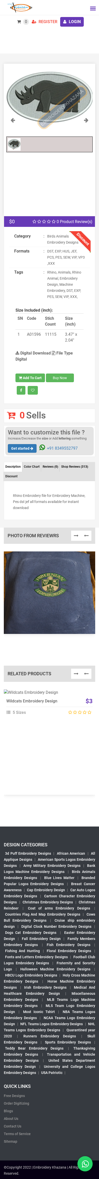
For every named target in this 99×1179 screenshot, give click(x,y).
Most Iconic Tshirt (39, 1012)
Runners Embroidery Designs (49, 1036)
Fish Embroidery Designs (68, 945)
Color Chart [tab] (32, 466)
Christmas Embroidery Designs (48, 902)
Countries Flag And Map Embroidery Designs (42, 914)
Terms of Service (17, 1134)
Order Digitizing (16, 1103)
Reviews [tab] (50, 466)
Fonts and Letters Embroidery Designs (36, 957)
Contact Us (12, 1126)
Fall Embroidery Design (41, 939)
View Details (47, 695)
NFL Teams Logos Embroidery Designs (51, 1024)
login (74, 21)
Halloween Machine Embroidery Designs (55, 969)
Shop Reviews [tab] (74, 466)
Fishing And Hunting (22, 951)
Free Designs (14, 1096)
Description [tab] (13, 466)
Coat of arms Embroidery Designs (59, 908)
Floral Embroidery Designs (69, 951)
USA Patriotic (51, 1073)
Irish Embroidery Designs (45, 987)
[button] (12, 125)
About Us (11, 1119)
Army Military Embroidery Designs (51, 866)
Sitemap (10, 1141)
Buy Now (60, 378)
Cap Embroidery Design (46, 890)
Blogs (8, 1111)
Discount (11, 476)
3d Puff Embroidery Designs (28, 853)
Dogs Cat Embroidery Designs (31, 933)
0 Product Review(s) (74, 221)
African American (71, 853)
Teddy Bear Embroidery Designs (34, 1048)
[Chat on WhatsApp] (85, 1163)
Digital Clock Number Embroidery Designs (56, 926)
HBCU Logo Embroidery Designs (31, 975)
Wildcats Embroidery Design (31, 701)
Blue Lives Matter (59, 878)
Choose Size (47, 706)
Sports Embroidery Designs (68, 1042)
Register (47, 21)
